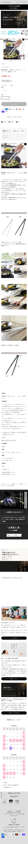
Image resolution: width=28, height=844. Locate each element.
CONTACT (14, 796)
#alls (2, 484)
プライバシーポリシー (9, 814)
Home (2, 63)
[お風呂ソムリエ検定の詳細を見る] (14, 19)
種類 (2, 94)
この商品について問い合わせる (14, 117)
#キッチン (7, 484)
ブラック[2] (14, 97)
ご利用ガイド (10, 811)
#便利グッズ (14, 484)
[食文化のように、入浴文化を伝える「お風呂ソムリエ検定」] (14, 690)
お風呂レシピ (11, 804)
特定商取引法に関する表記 (14, 812)
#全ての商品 (10, 485)
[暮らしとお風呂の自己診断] (14, 649)
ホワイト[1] (5, 97)
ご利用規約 (18, 811)
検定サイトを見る (14, 712)
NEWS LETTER (14, 793)
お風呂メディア (17, 804)
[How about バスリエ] (14, 613)
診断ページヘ (14, 678)
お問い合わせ (14, 815)
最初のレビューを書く (18, 131)
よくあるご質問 (20, 814)
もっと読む (14, 638)
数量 (2, 87)
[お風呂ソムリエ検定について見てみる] (14, 560)
